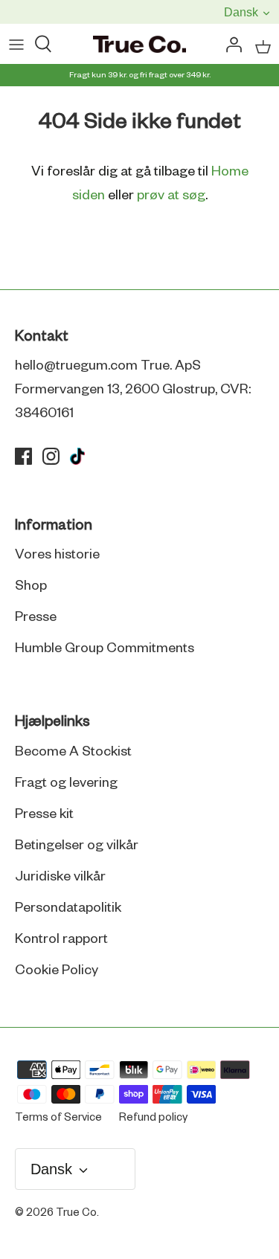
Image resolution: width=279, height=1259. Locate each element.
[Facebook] (23, 456)
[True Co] (139, 45)
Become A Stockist (73, 751)
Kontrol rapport (61, 939)
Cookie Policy (56, 970)
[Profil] (230, 45)
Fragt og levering (66, 783)
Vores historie (57, 554)
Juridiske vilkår (60, 876)
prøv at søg (171, 195)
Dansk (240, 12)
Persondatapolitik (68, 908)
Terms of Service (58, 1118)
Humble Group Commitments (104, 648)
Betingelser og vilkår (76, 845)
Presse (36, 617)
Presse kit (44, 814)
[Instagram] (51, 456)
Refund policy (153, 1118)
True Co (76, 1213)
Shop (31, 586)
